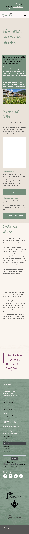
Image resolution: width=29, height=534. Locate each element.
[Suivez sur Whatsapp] (16, 476)
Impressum (18, 532)
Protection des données (9, 532)
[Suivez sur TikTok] (21, 476)
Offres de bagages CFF (14, 216)
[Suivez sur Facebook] (5, 476)
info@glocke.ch (8, 416)
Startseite (7, 26)
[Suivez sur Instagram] (11, 476)
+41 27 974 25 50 (8, 402)
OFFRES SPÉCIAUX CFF (14, 191)
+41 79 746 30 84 (8, 409)
